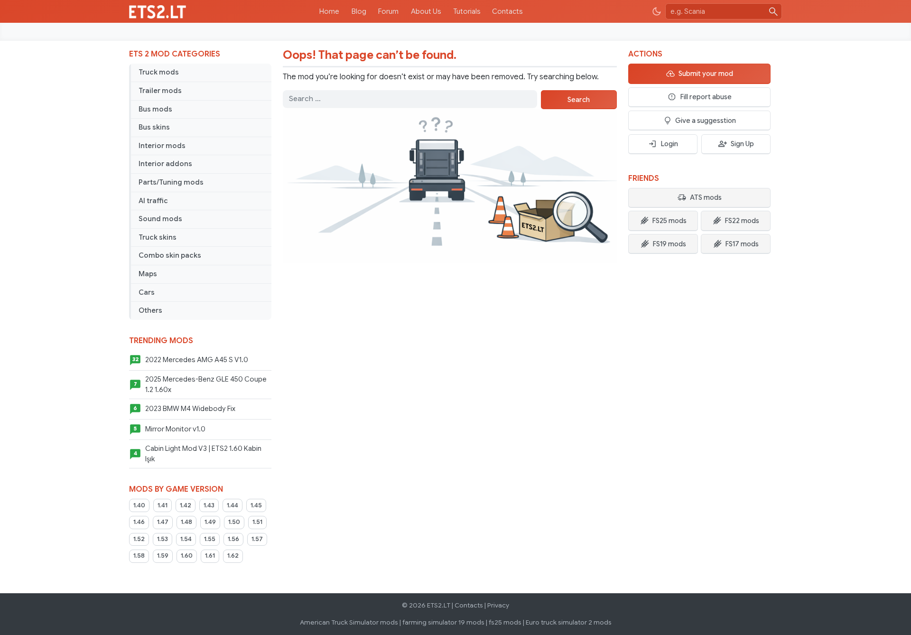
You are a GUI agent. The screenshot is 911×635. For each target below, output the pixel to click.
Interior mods (162, 145)
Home (329, 11)
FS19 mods (669, 244)
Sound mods (160, 219)
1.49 (210, 522)
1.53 (162, 539)
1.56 (233, 539)
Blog (359, 11)
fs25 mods (505, 622)
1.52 (139, 539)
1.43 (209, 505)
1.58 (139, 556)
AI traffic (153, 200)
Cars (147, 292)
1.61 (210, 556)
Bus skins (154, 127)
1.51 (257, 522)
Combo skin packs (170, 255)
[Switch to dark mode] (656, 11)
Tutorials (466, 11)
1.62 (233, 556)
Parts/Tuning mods (171, 182)
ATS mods (706, 197)
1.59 (162, 556)
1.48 (186, 522)
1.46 (139, 522)
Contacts (507, 11)
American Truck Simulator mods (349, 622)
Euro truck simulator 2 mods (569, 622)
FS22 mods (742, 220)
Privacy (498, 605)
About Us (426, 11)
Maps (148, 274)
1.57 (257, 539)
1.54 (186, 539)
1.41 (162, 505)
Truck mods (159, 72)
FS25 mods (669, 220)
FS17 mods (742, 244)
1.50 (234, 522)
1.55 (209, 539)
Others (150, 310)
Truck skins (158, 237)
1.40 (139, 505)
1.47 (162, 522)
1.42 (185, 505)
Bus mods (155, 109)
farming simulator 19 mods (443, 622)
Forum (388, 11)
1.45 (256, 505)
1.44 (232, 505)
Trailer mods (160, 90)
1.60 (187, 556)
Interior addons (165, 163)
